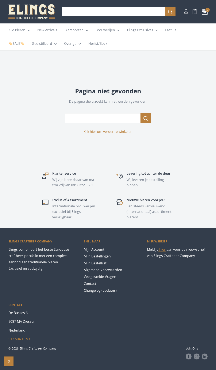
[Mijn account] (186, 11)
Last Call (171, 30)
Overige (70, 43)
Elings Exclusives (140, 30)
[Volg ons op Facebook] (189, 356)
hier (162, 249)
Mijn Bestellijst (95, 263)
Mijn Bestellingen (97, 256)
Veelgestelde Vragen (100, 276)
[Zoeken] (170, 11)
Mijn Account (94, 249)
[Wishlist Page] (195, 11)
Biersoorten (74, 30)
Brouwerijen (105, 30)
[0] (204, 11)
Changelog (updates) (100, 290)
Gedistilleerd (42, 43)
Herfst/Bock (97, 43)
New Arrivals (47, 30)
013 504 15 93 (19, 339)
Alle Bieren (16, 30)
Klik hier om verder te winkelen (108, 131)
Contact (90, 283)
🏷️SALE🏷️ (16, 43)
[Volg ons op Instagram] (197, 356)
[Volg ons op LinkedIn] (205, 356)
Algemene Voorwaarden (103, 270)
